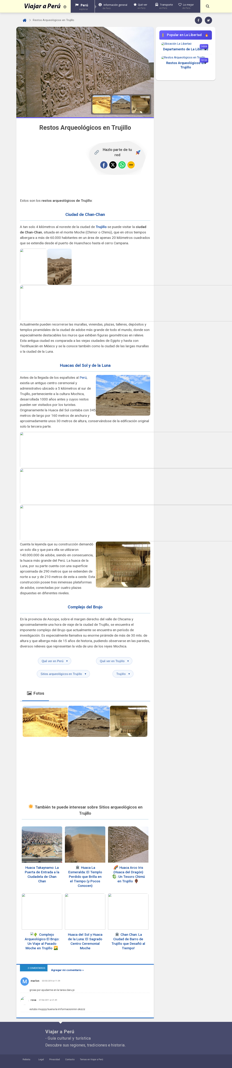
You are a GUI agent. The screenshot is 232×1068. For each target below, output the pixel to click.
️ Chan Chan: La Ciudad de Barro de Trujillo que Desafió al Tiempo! (128, 941)
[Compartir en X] (113, 164)
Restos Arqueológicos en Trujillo (185, 65)
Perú (83, 7)
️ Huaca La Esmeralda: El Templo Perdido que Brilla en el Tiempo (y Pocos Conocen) (85, 877)
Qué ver (142, 6)
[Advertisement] (55, 165)
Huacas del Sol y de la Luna (85, 365)
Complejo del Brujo (85, 607)
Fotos (38, 693)
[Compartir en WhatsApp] (122, 164)
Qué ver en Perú (55, 661)
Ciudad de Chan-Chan (85, 214)
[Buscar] (207, 6)
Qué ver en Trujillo (114, 661)
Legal (41, 1059)
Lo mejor (188, 6)
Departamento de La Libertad (185, 49)
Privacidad (54, 1059)
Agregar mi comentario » (67, 970)
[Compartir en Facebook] (103, 164)
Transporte (166, 6)
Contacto (69, 1059)
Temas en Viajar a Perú (91, 1059)
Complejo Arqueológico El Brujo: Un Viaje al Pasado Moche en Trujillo (42, 941)
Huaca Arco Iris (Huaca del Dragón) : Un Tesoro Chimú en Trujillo (129, 874)
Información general (115, 6)
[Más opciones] (131, 164)
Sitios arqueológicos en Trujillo (64, 674)
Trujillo (101, 227)
